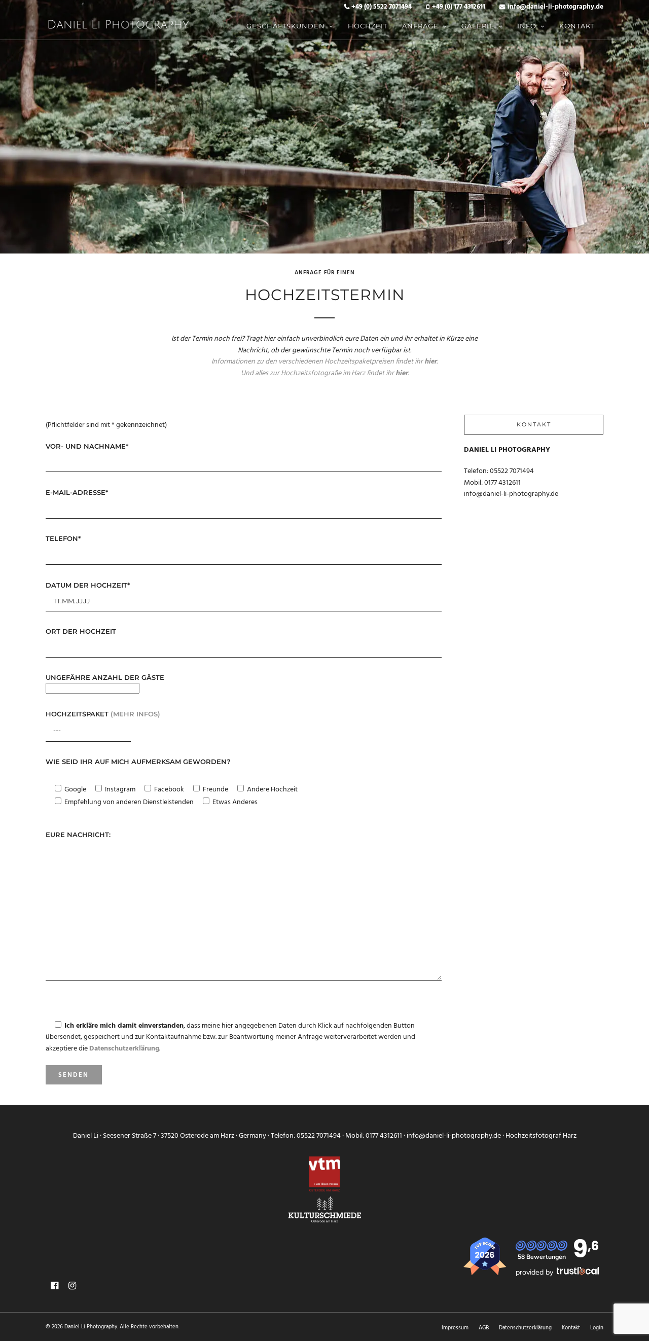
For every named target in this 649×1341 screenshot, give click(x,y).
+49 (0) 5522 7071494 (381, 7)
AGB (484, 1327)
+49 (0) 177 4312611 (458, 7)
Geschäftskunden (285, 26)
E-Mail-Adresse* (77, 492)
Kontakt (576, 26)
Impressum (455, 1327)
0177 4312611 (502, 483)
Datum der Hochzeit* (88, 585)
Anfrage (420, 26)
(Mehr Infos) (135, 714)
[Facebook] (54, 1285)
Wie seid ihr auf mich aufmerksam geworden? (138, 761)
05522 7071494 (512, 471)
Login (596, 1327)
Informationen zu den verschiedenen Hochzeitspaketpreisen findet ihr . (324, 362)
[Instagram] (72, 1285)
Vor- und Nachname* (87, 446)
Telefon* (63, 538)
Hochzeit (367, 26)
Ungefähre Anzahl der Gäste (105, 677)
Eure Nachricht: (78, 834)
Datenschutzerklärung (525, 1327)
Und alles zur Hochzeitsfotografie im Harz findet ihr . (325, 373)
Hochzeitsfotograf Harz (541, 1136)
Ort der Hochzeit (81, 631)
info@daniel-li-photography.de (555, 7)
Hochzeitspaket (103, 714)
